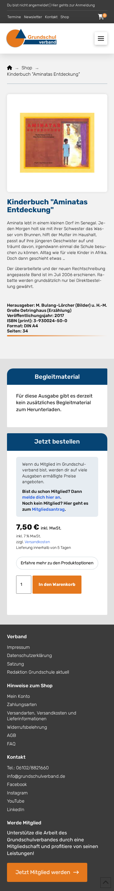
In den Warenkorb (57, 584)
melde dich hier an (41, 497)
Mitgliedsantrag (48, 509)
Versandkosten (37, 542)
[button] (101, 17)
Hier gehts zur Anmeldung (73, 5)
